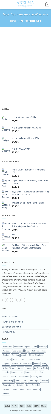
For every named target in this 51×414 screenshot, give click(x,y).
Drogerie (6, 364)
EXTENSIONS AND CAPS (22, 364)
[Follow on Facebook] (4, 300)
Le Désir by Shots (41, 368)
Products (44, 381)
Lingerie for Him (31, 372)
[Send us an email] (18, 300)
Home (13, 21)
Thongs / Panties (18, 389)
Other (17, 381)
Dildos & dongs (34, 359)
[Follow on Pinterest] (23, 300)
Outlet (24, 381)
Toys (29, 389)
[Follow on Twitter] (14, 300)
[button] (3, 4)
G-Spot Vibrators (9, 368)
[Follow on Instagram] (9, 300)
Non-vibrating (8, 381)
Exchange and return (11, 327)
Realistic (19, 385)
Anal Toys (43, 347)
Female (37, 364)
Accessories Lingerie (22, 347)
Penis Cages (34, 381)
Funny (44, 364)
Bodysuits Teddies (39, 351)
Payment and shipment (12, 322)
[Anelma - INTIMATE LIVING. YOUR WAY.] (25, 4)
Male (41, 372)
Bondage (6, 355)
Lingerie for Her (17, 372)
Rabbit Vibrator (8, 385)
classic (24, 355)
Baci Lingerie (18, 351)
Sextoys (6, 389)
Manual (5, 377)
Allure (34, 347)
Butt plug (15, 355)
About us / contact (10, 317)
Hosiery (29, 368)
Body (27, 351)
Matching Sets (36, 377)
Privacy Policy (8, 332)
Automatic (6, 351)
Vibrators (6, 394)
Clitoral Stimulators (36, 355)
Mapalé (13, 377)
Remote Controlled (32, 385)
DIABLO (23, 359)
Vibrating (36, 389)
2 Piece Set (7, 347)
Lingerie (6, 372)
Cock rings (7, 359)
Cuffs (15, 359)
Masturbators (24, 377)
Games (20, 368)
